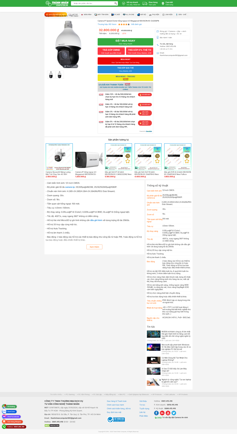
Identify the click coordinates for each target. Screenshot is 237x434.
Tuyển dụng (144, 408)
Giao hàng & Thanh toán (117, 401)
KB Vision (112, 24)
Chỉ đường (11, 406)
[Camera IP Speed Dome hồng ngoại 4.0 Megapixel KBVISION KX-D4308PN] (51, 75)
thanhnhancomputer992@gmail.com (66, 418)
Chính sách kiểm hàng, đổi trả (119, 408)
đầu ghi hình (96, 220)
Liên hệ (142, 412)
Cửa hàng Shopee (14, 422)
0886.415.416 (170, 408)
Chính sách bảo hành (115, 405)
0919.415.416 (172, 405)
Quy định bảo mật (114, 412)
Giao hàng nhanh (125, 42)
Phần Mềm (143, 416)
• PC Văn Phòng (83, 394)
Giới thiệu (143, 401)
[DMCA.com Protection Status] (72, 425)
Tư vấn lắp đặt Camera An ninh (175, 417)
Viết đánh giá (136, 24)
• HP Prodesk (182, 394)
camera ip (70, 187)
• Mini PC (121, 394)
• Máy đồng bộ (110, 394)
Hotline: (15, 427)
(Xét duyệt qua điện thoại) (111, 51)
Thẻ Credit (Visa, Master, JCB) (139, 51)
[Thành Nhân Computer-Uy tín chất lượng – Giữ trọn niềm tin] (57, 4)
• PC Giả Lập (97, 394)
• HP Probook (156, 394)
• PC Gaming (69, 394)
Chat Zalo (11, 412)
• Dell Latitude (169, 394)
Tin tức (151, 326)
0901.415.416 (57, 422)
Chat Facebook (13, 417)
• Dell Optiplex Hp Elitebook (138, 394)
